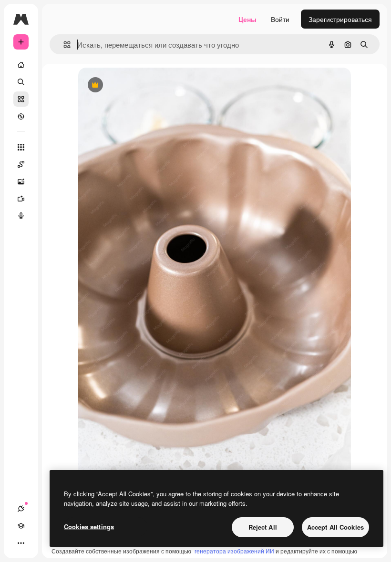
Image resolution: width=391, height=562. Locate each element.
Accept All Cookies (335, 527)
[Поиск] (21, 82)
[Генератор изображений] (21, 181)
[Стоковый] (21, 99)
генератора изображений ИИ (234, 551)
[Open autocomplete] (63, 44)
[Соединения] (21, 508)
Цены (247, 19)
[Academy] (21, 525)
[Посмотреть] (21, 116)
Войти (280, 19)
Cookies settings (89, 526)
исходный (142, 85)
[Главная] (21, 64)
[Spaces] (21, 164)
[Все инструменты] (21, 147)
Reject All (262, 527)
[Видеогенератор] (21, 198)
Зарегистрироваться (340, 19)
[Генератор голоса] (21, 215)
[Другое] (21, 543)
